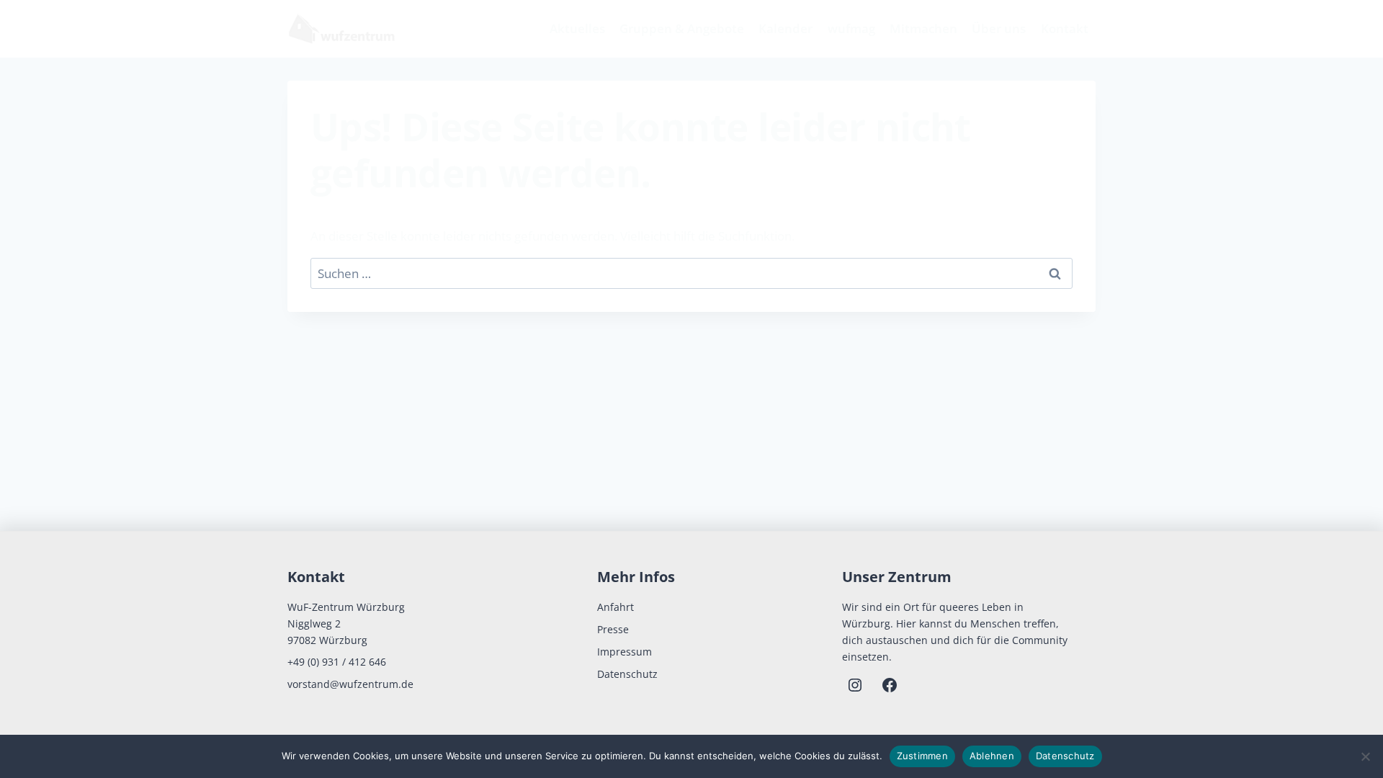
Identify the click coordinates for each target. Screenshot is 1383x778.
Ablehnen (992, 755)
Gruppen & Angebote (681, 28)
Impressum (624, 651)
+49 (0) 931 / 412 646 (336, 662)
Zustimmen (922, 755)
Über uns (999, 28)
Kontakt (1064, 28)
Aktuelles (577, 28)
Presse (613, 629)
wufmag (851, 28)
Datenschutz (627, 674)
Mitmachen (923, 28)
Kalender (785, 28)
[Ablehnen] (1365, 756)
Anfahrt (615, 607)
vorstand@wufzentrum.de (350, 684)
